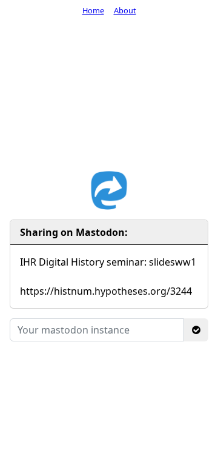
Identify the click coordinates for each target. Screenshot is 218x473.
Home (93, 10)
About (125, 10)
